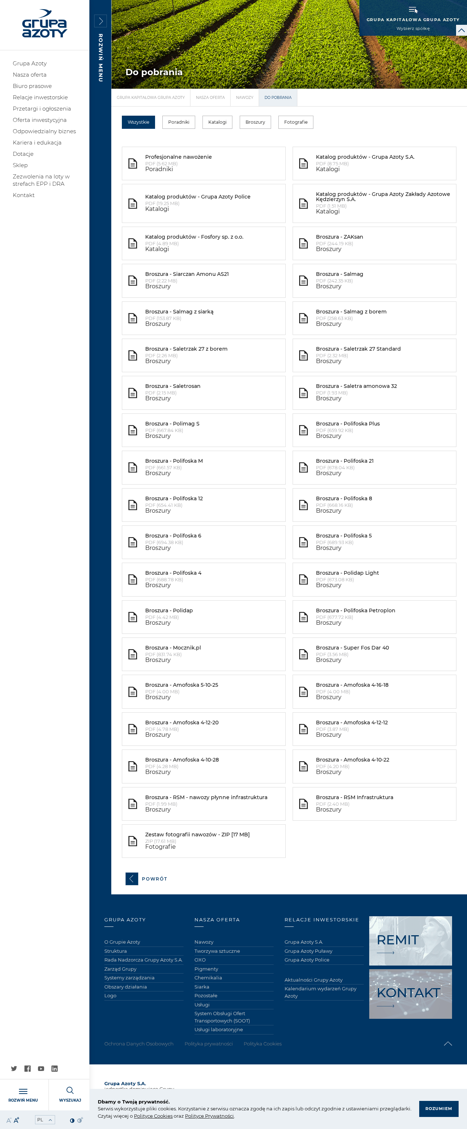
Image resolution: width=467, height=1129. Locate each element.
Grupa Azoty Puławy (308, 951)
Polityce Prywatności (209, 1116)
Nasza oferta (30, 74)
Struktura (115, 951)
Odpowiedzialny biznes (44, 131)
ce (150, 1116)
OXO (200, 960)
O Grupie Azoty (122, 942)
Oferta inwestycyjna (40, 119)
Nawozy (244, 97)
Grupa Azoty (30, 63)
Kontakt (24, 195)
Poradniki (178, 122)
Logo (110, 995)
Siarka (201, 987)
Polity (140, 1116)
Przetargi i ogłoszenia (42, 108)
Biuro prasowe (32, 85)
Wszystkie (138, 122)
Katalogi (217, 122)
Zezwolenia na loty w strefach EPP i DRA (41, 180)
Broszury (255, 122)
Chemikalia (208, 977)
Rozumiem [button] (438, 1108)
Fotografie (296, 122)
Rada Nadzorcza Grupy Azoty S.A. (143, 960)
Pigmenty (206, 969)
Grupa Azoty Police (307, 960)
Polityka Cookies (263, 1044)
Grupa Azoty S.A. (304, 942)
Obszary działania (125, 987)
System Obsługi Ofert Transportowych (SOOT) (222, 1017)
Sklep (20, 165)
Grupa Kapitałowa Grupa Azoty (151, 97)
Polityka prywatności (209, 1044)
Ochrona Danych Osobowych (139, 1044)
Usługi (202, 1004)
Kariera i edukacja (37, 142)
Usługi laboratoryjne (218, 1029)
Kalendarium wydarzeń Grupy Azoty (320, 992)
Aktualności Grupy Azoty (314, 980)
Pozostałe (205, 995)
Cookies (163, 1116)
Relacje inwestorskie (40, 97)
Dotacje (23, 153)
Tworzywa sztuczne (217, 951)
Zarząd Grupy (120, 969)
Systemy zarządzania (129, 977)
